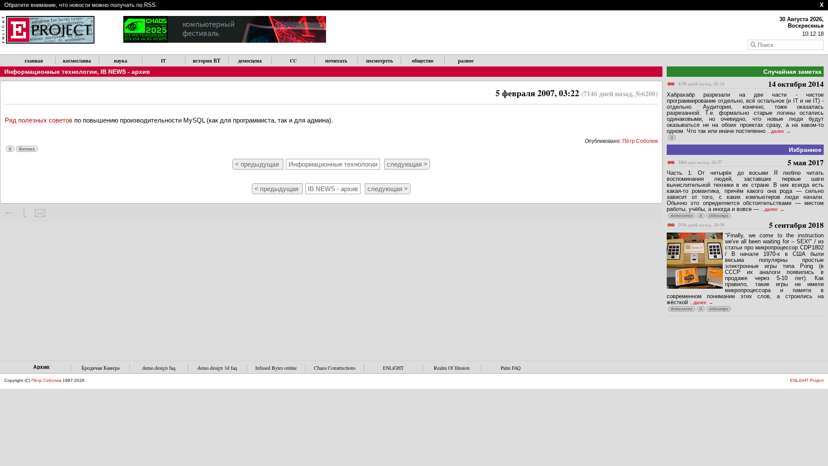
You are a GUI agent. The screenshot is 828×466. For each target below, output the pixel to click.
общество (422, 60)
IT (163, 60)
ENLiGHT (393, 368)
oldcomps (718, 216)
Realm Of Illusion (452, 368)
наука (120, 60)
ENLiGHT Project (807, 380)
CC (293, 60)
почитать (336, 60)
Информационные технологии (50, 71)
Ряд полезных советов (38, 120)
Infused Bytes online (276, 368)
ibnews (27, 148)
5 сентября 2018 (751, 225)
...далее (776, 131)
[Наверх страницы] (24, 213)
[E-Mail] (39, 213)
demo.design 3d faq (217, 368)
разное (466, 60)
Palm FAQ (511, 368)
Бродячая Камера (100, 368)
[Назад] (9, 213)
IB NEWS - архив (125, 71)
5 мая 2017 (751, 163)
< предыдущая (258, 164)
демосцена (250, 60)
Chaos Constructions (334, 368)
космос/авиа (77, 60)
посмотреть (379, 60)
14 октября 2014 (751, 84)
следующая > (407, 164)
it (10, 148)
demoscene (682, 216)
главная (34, 60)
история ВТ (206, 60)
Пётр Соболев (640, 141)
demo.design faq (159, 368)
